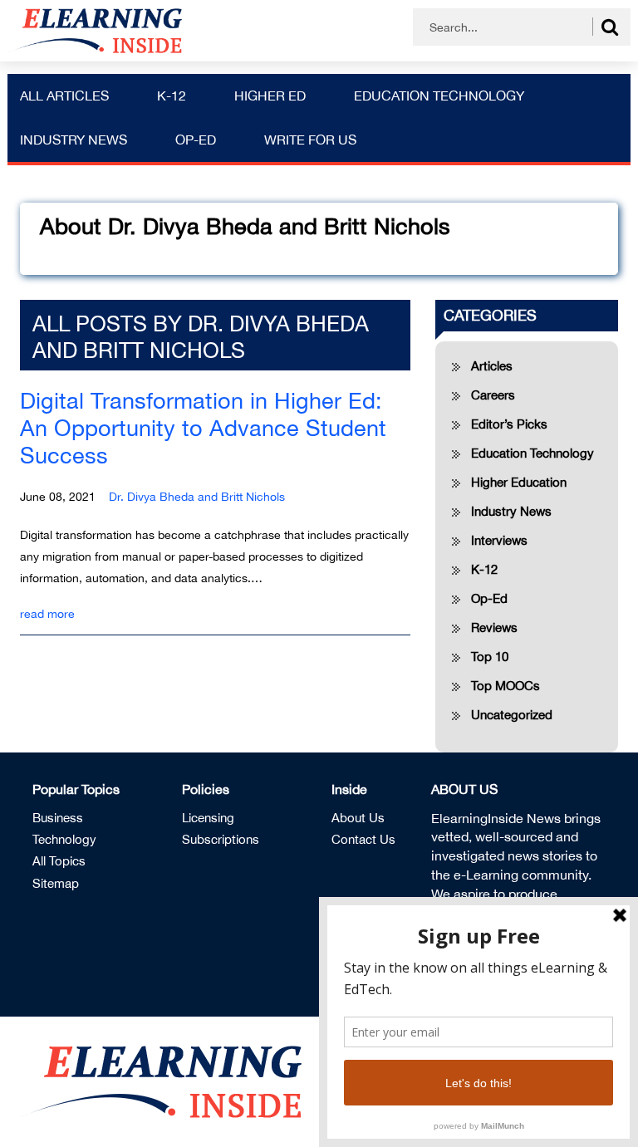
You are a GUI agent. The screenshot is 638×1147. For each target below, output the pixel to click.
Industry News (73, 139)
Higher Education (519, 482)
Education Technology (439, 95)
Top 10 (489, 656)
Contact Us (363, 839)
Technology (64, 839)
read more (47, 613)
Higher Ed (270, 95)
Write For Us (310, 139)
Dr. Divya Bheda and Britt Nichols (197, 496)
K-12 (171, 95)
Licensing (208, 818)
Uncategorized (511, 715)
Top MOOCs (505, 686)
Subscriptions (220, 839)
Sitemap (55, 883)
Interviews (499, 540)
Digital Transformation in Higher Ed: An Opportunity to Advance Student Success (203, 427)
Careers (493, 395)
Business (57, 818)
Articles (492, 366)
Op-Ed (195, 139)
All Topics (59, 861)
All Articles (64, 95)
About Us (358, 818)
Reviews (494, 627)
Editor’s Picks (509, 424)
